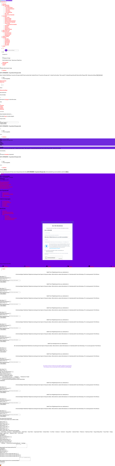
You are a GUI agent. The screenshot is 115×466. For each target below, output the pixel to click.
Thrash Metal (20, 433)
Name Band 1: (3, 423)
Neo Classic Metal (88, 431)
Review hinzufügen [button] (3, 90)
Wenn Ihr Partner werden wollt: (6, 187)
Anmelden (7, 154)
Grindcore (4, 70)
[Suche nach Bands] (6, 50)
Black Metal (3, 431)
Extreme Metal (46, 431)
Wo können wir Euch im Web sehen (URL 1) (8, 453)
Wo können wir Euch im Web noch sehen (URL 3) (9, 456)
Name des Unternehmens (5, 436)
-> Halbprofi (16, 376)
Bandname (2, 349)
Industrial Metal (75, 431)
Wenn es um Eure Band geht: (5, 185)
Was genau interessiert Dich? (5, 441)
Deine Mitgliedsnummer (4, 280)
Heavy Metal (68, 431)
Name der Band (3, 451)
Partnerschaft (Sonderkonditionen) (13, 443)
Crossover (9, 431)
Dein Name (2, 276)
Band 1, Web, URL (3, 424)
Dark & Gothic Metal (17, 431)
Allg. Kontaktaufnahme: (4, 182)
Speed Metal (6, 433)
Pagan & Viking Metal (98, 431)
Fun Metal (52, 431)
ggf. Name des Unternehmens (6, 371)
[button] (57, 465)
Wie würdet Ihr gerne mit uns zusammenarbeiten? (9, 460)
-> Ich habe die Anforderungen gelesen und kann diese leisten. (13, 379)
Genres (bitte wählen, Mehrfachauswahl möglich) (9, 430)
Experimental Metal (38, 431)
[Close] (0, 97)
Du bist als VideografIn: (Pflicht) (6, 375)
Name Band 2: (3, 425)
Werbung (3, 443)
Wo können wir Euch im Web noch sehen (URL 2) (9, 455)
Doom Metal (30, 431)
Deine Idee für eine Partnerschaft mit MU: (8, 447)
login (5, 116)
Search (3, 268)
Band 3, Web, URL (3, 429)
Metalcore (82, 431)
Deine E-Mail (2, 279)
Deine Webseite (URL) (4, 373)
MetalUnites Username (4, 277)
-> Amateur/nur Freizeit (24, 376)
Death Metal (24, 431)
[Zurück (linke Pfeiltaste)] (0, 464)
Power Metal (106, 431)
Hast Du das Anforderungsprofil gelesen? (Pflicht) (10, 378)
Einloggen (7, 99)
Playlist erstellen (3, 123)
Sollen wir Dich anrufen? (5, 374)
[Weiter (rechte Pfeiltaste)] (1, 464)
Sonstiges (23, 443)
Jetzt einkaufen (5, 62)
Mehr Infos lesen (99, 75)
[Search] (3, 48)
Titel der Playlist (3, 122)
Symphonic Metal (13, 433)
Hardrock (63, 431)
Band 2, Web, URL (3, 426)
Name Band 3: (3, 428)
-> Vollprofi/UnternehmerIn (6, 376)
